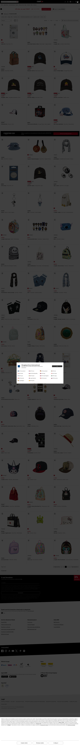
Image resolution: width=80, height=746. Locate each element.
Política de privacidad (71, 725)
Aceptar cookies (24, 742)
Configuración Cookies (44, 725)
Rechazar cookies (40, 742)
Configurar (55, 743)
